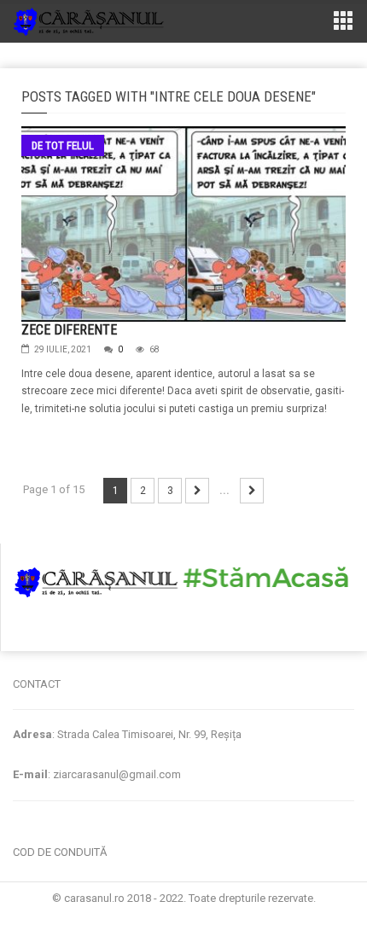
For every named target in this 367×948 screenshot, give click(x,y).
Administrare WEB (183, 914)
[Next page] (197, 490)
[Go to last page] (252, 490)
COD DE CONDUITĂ (60, 852)
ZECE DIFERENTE (69, 330)
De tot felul (63, 145)
